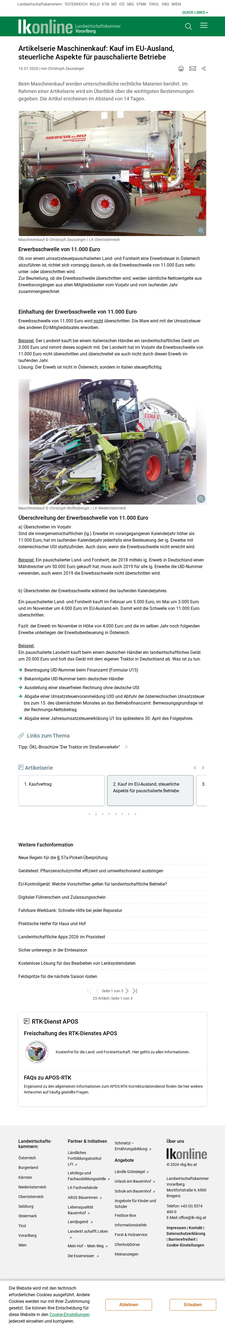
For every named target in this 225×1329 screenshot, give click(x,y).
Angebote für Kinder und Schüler (135, 1204)
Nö (114, 4)
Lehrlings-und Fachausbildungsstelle (87, 1176)
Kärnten (25, 1177)
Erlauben (193, 1304)
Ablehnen (128, 1304)
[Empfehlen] (192, 68)
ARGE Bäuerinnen (83, 1197)
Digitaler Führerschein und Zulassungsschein (62, 897)
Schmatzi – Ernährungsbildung (131, 1146)
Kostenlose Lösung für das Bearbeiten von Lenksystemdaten (77, 963)
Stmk (141, 4)
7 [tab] (129, 814)
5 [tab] (116, 814)
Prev (195, 767)
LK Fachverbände (83, 1187)
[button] (203, 25)
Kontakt (196, 1228)
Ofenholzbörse (127, 1244)
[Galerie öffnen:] (112, 173)
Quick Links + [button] (195, 12)
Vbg (165, 4)
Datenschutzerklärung (186, 1233)
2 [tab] (96, 814)
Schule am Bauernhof (133, 1191)
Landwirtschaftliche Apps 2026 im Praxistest (61, 936)
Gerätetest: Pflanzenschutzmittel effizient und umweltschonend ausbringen (90, 870)
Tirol (154, 4)
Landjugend (78, 1222)
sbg (130, 4)
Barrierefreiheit (182, 1239)
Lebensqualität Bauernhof (80, 1210)
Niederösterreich (32, 1187)
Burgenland (28, 1167)
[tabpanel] (62, 791)
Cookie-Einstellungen (185, 1245)
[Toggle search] (188, 26)
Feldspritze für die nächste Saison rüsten (57, 976)
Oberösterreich (31, 1196)
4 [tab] (109, 814)
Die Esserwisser (81, 1256)
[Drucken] (181, 68)
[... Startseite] (69, 26)
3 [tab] (102, 814)
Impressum (176, 1228)
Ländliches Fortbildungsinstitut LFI (85, 1158)
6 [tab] (122, 814)
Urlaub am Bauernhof (133, 1181)
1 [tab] (89, 814)
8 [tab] (135, 814)
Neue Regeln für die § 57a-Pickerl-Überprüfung (63, 857)
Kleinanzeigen (126, 1254)
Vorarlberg (27, 1235)
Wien (176, 4)
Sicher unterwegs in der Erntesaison (52, 950)
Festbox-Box (125, 1215)
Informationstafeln (131, 1225)
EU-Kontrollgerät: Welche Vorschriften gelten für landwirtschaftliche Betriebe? (92, 884)
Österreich (76, 4)
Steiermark (27, 1216)
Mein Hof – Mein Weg (86, 1246)
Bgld (95, 4)
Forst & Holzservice (131, 1234)
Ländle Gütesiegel (130, 1171)
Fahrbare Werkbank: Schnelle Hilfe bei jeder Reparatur (70, 910)
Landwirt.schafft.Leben (88, 1231)
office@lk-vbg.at (192, 1217)
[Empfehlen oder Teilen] (203, 68)
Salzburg (25, 1206)
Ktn (105, 4)
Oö (122, 4)
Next (203, 767)
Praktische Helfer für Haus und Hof (52, 923)
